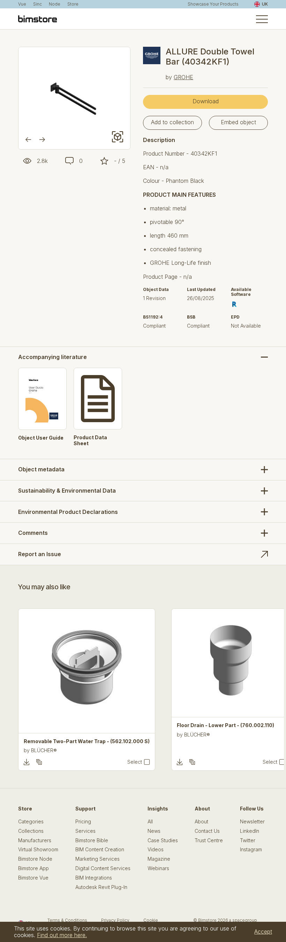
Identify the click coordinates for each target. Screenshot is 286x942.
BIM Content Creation (99, 849)
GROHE (183, 77)
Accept (263, 931)
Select (134, 762)
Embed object (238, 122)
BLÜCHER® (44, 750)
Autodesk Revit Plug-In (101, 887)
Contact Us (207, 831)
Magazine (159, 859)
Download (206, 101)
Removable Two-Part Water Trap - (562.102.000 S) (87, 741)
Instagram (251, 849)
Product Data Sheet (90, 440)
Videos (156, 849)
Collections (31, 831)
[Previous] (28, 139)
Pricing (83, 821)
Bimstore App (33, 868)
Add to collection (172, 122)
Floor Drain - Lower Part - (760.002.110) (225, 725)
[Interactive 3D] (118, 137)
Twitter (247, 840)
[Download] (26, 762)
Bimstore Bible (91, 840)
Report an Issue (39, 554)
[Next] (42, 139)
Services (85, 831)
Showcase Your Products (213, 4)
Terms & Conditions (67, 920)
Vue (22, 4)
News (154, 831)
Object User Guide (40, 438)
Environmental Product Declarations (68, 511)
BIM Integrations (93, 878)
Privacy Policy (115, 920)
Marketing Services (97, 859)
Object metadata (41, 469)
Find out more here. (62, 935)
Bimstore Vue (33, 878)
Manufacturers (34, 840)
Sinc (37, 4)
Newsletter (252, 821)
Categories (31, 821)
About (201, 821)
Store (72, 4)
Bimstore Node (35, 859)
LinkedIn (249, 831)
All (150, 821)
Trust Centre (209, 840)
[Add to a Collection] (39, 762)
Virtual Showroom (38, 849)
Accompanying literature (52, 357)
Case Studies (163, 840)
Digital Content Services (102, 868)
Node (54, 4)
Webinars (158, 868)
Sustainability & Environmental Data (67, 490)
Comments (33, 532)
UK (265, 4)
